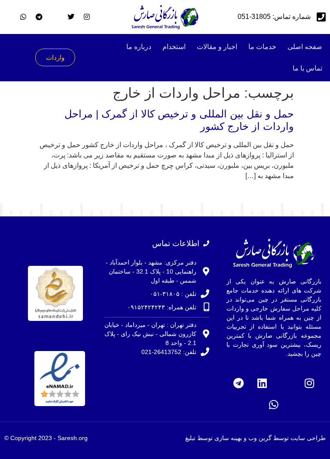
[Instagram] (309, 383)
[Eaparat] (285, 383)
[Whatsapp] (273, 404)
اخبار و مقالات (217, 46)
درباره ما (138, 46)
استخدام (174, 46)
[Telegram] (238, 383)
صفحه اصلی (304, 46)
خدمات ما (262, 46)
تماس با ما (307, 68)
